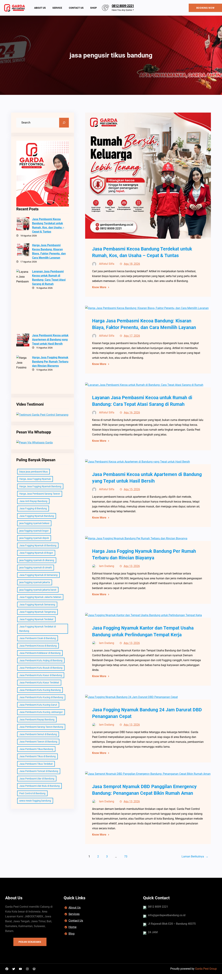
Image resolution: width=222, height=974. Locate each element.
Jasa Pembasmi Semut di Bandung (38, 734)
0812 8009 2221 (123, 6)
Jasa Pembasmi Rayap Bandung (36, 719)
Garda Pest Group (206, 968)
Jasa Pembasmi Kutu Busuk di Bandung (40, 667)
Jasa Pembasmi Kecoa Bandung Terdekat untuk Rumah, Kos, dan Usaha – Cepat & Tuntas (48, 225)
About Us (75, 907)
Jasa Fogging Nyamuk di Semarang (38, 575)
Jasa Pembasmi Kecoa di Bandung (38, 645)
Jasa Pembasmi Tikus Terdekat (36, 763)
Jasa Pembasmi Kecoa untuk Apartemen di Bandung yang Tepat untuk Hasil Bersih (50, 339)
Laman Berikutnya (195, 856)
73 (125, 856)
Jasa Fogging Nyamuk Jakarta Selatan (40, 597)
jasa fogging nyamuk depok (34, 538)
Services (74, 914)
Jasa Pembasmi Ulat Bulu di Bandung (39, 785)
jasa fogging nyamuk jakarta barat (37, 589)
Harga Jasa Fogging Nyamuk (35, 479)
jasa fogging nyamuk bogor (34, 530)
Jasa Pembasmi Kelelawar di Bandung (40, 653)
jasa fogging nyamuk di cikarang (36, 560)
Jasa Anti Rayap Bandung (33, 501)
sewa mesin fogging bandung (35, 800)
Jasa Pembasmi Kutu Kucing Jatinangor (41, 712)
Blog (72, 933)
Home (72, 927)
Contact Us (76, 920)
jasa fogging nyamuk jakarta (34, 582)
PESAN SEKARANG (30, 941)
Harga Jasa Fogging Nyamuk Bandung (40, 486)
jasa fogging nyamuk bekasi (34, 523)
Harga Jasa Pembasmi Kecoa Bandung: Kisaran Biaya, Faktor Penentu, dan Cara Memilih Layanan (49, 251)
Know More (99, 287)
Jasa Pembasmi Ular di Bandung (36, 778)
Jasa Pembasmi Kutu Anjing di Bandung (40, 660)
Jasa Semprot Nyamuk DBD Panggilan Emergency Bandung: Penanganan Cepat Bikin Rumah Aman (144, 790)
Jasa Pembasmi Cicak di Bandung (37, 638)
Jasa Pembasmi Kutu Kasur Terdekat (39, 682)
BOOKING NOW (205, 7)
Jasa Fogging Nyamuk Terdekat (36, 619)
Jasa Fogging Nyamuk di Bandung (37, 545)
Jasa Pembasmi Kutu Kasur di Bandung (40, 675)
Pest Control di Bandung (32, 793)
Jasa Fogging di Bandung (33, 508)
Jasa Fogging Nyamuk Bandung (36, 516)
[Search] (64, 123)
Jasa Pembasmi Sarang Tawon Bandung (41, 726)
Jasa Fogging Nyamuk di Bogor (36, 552)
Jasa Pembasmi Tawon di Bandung (38, 741)
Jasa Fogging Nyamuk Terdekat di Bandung (37, 628)
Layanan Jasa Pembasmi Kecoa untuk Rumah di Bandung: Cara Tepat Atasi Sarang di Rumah (49, 278)
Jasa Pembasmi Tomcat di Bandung (38, 771)
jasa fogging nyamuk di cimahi (35, 567)
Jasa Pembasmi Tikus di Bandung (37, 756)
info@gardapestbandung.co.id (166, 915)
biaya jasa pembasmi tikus (33, 471)
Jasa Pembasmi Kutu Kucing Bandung (40, 690)
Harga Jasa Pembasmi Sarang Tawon (39, 493)
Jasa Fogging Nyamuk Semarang (37, 604)
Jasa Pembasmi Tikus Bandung (36, 749)
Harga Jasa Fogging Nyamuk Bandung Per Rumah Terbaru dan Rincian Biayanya (50, 361)
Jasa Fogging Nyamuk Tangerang (37, 611)
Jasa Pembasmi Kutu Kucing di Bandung (41, 697)
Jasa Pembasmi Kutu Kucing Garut (38, 704)
